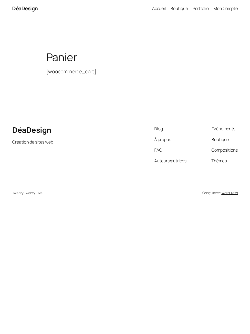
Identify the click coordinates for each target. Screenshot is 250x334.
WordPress (229, 192)
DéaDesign (25, 8)
